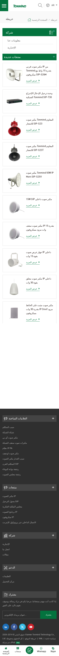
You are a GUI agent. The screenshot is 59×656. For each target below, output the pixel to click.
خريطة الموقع (30, 638)
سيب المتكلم (8, 427)
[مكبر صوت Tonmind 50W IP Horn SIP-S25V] (14, 181)
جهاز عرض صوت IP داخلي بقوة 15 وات (38, 254)
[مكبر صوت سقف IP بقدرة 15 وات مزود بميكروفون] (14, 234)
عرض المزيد (31, 80)
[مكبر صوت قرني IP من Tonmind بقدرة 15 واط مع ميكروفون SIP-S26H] (14, 75)
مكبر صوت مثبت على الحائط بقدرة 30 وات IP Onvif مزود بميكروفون (39, 309)
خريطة (54, 20)
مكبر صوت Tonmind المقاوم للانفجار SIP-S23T (39, 148)
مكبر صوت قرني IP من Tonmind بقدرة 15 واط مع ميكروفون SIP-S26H (38, 70)
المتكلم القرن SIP (10, 464)
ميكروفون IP (8, 517)
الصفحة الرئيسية (39, 20)
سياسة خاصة (50, 638)
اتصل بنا (6, 549)
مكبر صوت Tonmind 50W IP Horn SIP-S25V (40, 174)
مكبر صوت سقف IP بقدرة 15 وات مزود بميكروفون (40, 227)
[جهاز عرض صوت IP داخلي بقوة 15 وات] (14, 260)
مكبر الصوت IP (9, 496)
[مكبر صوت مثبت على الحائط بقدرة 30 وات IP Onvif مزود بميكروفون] (14, 313)
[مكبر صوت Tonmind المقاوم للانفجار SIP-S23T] (14, 154)
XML (41, 638)
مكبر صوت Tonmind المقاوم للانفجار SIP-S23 (39, 121)
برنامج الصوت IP (9, 512)
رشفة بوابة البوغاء (10, 469)
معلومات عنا (14, 40)
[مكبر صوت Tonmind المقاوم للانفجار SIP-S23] (14, 128)
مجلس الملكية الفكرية (12, 506)
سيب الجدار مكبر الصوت (13, 458)
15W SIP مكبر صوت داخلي (39, 199)
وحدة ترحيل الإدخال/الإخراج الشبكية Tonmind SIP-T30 (39, 95)
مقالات (5, 554)
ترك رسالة (29, 650)
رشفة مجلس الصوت (11, 474)
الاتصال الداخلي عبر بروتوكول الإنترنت (19, 522)
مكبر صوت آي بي (10, 437)
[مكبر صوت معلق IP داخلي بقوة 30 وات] (14, 287)
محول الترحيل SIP (10, 501)
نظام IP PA (7, 448)
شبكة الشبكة (8, 432)
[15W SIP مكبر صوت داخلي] (14, 207)
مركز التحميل (8, 581)
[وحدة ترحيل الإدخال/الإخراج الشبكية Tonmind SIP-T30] (14, 101)
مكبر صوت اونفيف (10, 453)
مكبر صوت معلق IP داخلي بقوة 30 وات (38, 280)
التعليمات (6, 576)
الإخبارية (12, 47)
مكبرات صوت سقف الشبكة (14, 443)
